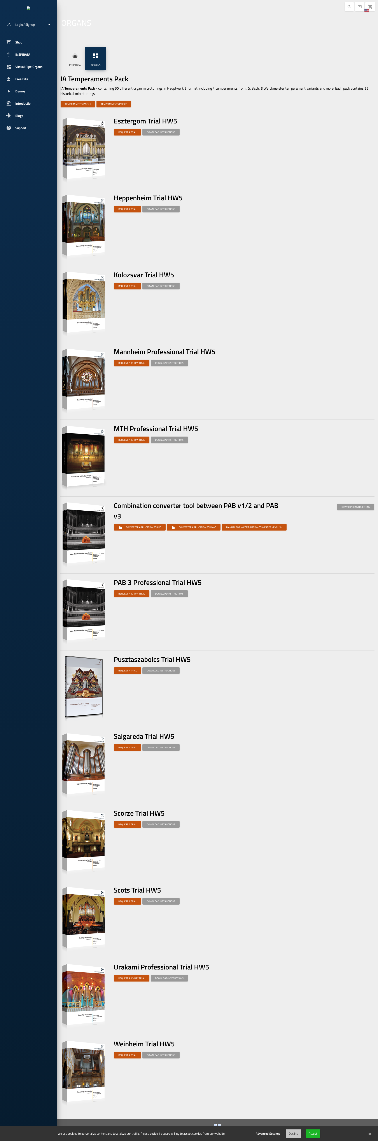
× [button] (369, 1133)
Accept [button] (313, 1133)
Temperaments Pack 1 (78, 104)
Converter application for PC (139, 527)
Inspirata (75, 60)
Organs (96, 60)
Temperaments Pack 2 (114, 104)
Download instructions (161, 132)
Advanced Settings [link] (268, 1133)
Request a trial (127, 132)
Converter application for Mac (193, 527)
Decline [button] (293, 1133)
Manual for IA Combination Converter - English (254, 527)
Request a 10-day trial (131, 362)
